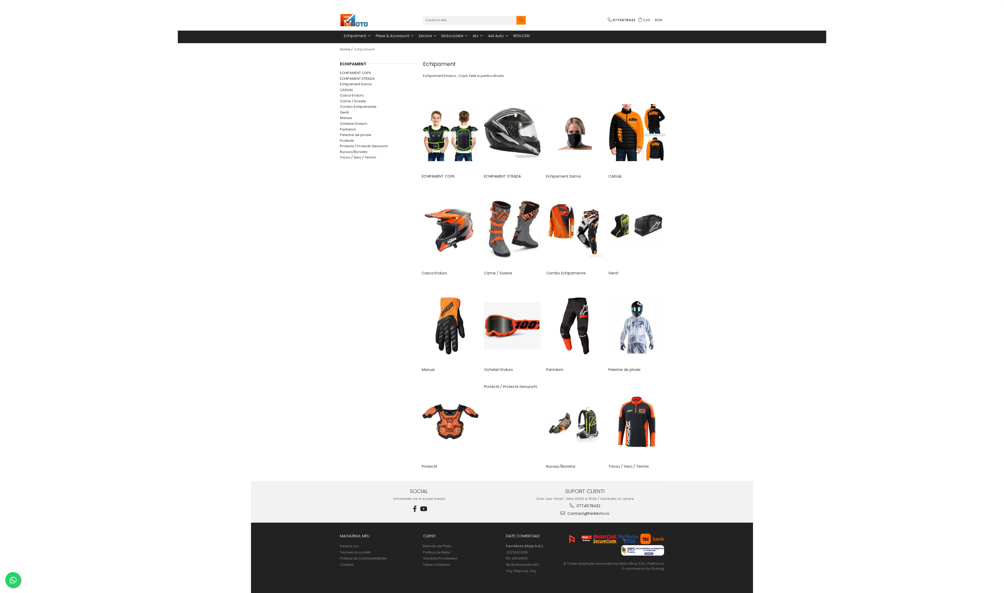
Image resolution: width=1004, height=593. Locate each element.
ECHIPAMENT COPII (355, 72)
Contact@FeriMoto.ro (587, 513)
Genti (344, 112)
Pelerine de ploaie (355, 134)
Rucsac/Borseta (353, 151)
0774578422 (587, 506)
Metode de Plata (437, 546)
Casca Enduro (352, 95)
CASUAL (346, 89)
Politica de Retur (436, 552)
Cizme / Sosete (353, 101)
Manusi (346, 117)
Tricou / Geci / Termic (358, 157)
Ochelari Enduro (353, 123)
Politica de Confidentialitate (363, 558)
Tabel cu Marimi (436, 564)
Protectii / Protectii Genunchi (364, 146)
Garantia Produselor (440, 558)
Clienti (429, 536)
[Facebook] (415, 508)
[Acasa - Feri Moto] (366, 20)
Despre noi (349, 546)
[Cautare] (521, 20)
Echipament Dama (356, 84)
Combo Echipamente (358, 106)
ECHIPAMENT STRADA (357, 78)
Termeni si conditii (355, 552)
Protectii (347, 140)
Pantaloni (348, 129)
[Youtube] (423, 508)
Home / (346, 49)
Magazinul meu (355, 536)
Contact (346, 564)
